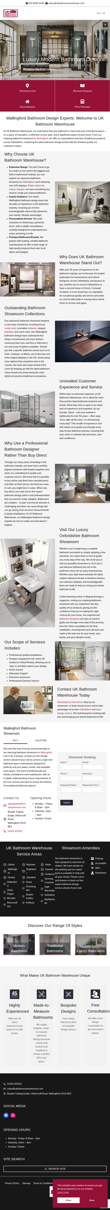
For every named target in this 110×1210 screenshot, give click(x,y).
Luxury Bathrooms (91, 951)
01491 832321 (15, 831)
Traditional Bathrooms (55, 948)
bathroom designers (69, 619)
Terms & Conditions (43, 1183)
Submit (66, 802)
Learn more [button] (63, 1192)
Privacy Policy (12, 1183)
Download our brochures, (70, 702)
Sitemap (26, 1183)
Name (63, 762)
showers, (32, 328)
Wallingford (42, 138)
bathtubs (8, 332)
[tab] (15, 741)
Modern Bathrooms (19, 948)
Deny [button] (91, 1200)
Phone (64, 774)
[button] (105, 24)
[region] (55, 50)
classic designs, (17, 189)
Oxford (11, 864)
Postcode (87, 774)
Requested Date (68, 785)
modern (38, 185)
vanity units (10, 328)
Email (85, 762)
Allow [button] (68, 1200)
